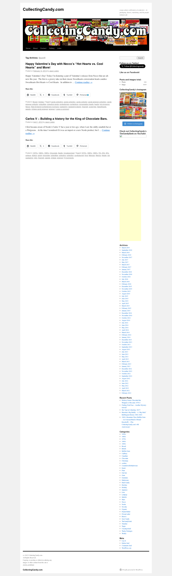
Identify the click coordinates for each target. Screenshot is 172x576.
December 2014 (127, 313)
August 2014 (126, 320)
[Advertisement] (130, 200)
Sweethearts (101, 106)
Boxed (35, 102)
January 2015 (126, 310)
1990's (46, 153)
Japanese (124, 490)
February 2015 (126, 308)
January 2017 (126, 269)
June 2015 (125, 298)
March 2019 (126, 247)
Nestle (60, 153)
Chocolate (53, 153)
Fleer (123, 470)
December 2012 (127, 369)
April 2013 (125, 359)
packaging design (74, 106)
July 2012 (125, 381)
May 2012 (125, 386)
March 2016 (126, 281)
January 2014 (126, 337)
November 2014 (127, 315)
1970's (35, 153)
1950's (124, 434)
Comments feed (127, 545)
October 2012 (126, 373)
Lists (123, 492)
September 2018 (127, 250)
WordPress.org (126, 548)
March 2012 (126, 390)
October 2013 (126, 344)
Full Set (124, 473)
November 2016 (127, 274)
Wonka (124, 533)
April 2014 (125, 330)
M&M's (124, 497)
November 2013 (127, 342)
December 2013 (127, 340)
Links (59, 48)
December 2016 (127, 272)
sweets (28, 109)
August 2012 (126, 378)
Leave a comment (62, 109)
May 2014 (125, 327)
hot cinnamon (105, 104)
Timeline (124, 524)
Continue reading (83, 82)
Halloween (125, 480)
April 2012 (125, 388)
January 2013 (126, 366)
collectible (42, 104)
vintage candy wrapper (39, 109)
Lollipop (124, 495)
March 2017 (126, 264)
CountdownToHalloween (130, 465)
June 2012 (125, 383)
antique (28, 155)
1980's (40, 153)
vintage (53, 158)
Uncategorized (69, 153)
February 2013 (126, 364)
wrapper (52, 109)
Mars (123, 499)
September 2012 (127, 376)
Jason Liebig (54, 71)
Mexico (98, 155)
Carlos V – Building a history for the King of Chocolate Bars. (67, 119)
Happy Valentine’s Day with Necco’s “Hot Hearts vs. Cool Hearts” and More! (64, 65)
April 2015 (125, 303)
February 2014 (126, 335)
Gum (123, 475)
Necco (28, 106)
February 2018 (126, 255)
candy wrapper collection (97, 102)
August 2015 (126, 294)
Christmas (125, 461)
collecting (62, 155)
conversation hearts (86, 104)
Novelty (124, 507)
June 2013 (125, 354)
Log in (124, 541)
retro (35, 158)
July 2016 (125, 279)
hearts (96, 104)
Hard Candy (126, 482)
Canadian (125, 456)
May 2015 (125, 301)
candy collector (81, 102)
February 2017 (126, 267)
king (86, 155)
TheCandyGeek (127, 521)
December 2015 (127, 286)
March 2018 (126, 252)
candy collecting (57, 102)
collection (70, 155)
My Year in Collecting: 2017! (131, 410)
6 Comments (69, 158)
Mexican (92, 155)
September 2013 (127, 347)
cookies (124, 463)
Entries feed (125, 543)
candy (40, 155)
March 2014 (126, 332)
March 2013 (126, 361)
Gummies (125, 478)
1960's (124, 436)
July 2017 (125, 260)
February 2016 (126, 284)
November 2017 (127, 257)
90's (107, 153)
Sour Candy (125, 519)
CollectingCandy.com (43, 9)
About (35, 48)
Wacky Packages (127, 531)
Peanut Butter (126, 511)
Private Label (126, 514)
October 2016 (126, 277)
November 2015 (127, 289)
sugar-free (92, 106)
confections (74, 104)
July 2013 (125, 352)
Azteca (34, 155)
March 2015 (126, 306)
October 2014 (126, 318)
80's (103, 153)
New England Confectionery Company (45, 106)
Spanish (85, 106)
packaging (63, 106)
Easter (124, 468)
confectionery (64, 104)
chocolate (46, 155)
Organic (124, 509)
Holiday (41, 102)
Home (28, 48)
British (124, 449)
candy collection (70, 102)
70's (99, 153)
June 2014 (125, 325)
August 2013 (126, 349)
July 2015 (125, 296)
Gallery (52, 48)
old (108, 155)
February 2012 (126, 393)
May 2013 (125, 356)
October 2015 (126, 291)
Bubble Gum (126, 451)
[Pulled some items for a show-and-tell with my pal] (133, 105)
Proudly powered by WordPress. (132, 570)
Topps (124, 526)
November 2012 (127, 371)
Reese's (124, 516)
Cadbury (124, 453)
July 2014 (125, 323)
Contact (43, 48)
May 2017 (125, 262)
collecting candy (53, 104)
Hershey (124, 485)
